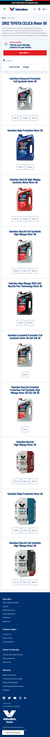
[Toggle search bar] (35, 9)
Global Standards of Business (13, 686)
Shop (4, 18)
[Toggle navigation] (5, 9)
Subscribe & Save (9, 614)
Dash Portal (7, 662)
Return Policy (7, 638)
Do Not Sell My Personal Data (11, 706)
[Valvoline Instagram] (20, 698)
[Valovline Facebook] (4, 698)
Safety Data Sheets (9, 675)
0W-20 (16, 582)
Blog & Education (9, 610)
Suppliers (6, 690)
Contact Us (7, 634)
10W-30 (16, 118)
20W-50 (25, 118)
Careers (5, 606)
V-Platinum (7, 618)
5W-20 (25, 271)
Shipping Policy (8, 642)
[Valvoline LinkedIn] (25, 698)
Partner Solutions (9, 658)
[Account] (39, 9)
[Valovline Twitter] (9, 698)
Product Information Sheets (13, 679)
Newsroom (6, 621)
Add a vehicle (23, 53)
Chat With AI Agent (13, 732)
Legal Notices (7, 703)
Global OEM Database (10, 682)
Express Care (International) (13, 655)
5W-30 (34, 118)
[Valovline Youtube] (14, 698)
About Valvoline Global (11, 603)
